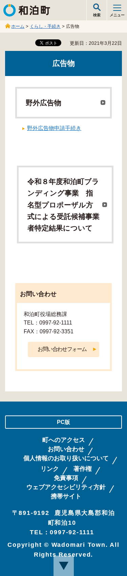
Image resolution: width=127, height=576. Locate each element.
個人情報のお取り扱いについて (66, 458)
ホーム (17, 26)
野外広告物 (43, 103)
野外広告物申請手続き (54, 128)
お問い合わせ (66, 449)
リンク (50, 469)
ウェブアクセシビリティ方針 (66, 487)
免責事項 (66, 478)
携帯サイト (66, 496)
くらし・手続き (45, 26)
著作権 (82, 469)
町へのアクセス (63, 440)
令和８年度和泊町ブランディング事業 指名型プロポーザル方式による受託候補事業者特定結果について (63, 205)
